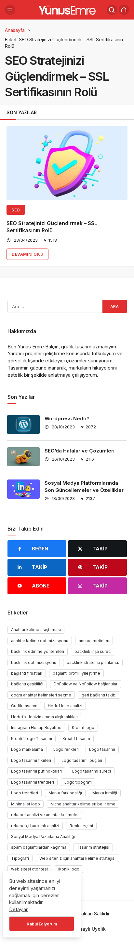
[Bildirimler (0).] (124, 10)
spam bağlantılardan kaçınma (38, 847)
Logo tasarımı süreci (91, 771)
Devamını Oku (27, 254)
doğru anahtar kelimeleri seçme (41, 695)
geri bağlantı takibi (99, 695)
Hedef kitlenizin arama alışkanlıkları (44, 716)
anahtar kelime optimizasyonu (39, 640)
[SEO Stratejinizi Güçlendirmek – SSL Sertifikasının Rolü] (67, 163)
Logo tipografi (78, 782)
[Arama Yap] (112, 10)
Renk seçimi (81, 825)
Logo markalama (27, 749)
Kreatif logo (83, 727)
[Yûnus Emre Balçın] (67, 9)
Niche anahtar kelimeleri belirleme (82, 804)
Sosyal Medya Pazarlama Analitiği (43, 836)
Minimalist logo (25, 804)
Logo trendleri (24, 792)
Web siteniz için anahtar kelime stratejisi (77, 858)
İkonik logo (68, 869)
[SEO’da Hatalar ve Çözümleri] (23, 456)
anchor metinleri (94, 640)
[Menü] (10, 10)
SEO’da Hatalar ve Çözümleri (79, 451)
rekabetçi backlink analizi (35, 825)
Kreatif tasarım (76, 738)
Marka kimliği (104, 792)
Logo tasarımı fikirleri (31, 760)
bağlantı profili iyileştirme (76, 673)
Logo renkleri (66, 749)
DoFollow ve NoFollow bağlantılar (85, 683)
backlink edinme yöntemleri (37, 651)
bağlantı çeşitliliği (27, 683)
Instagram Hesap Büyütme (36, 727)
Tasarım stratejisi (93, 847)
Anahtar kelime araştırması (36, 629)
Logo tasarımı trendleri (32, 782)
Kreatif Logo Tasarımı (31, 738)
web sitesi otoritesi (29, 869)
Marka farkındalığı (65, 792)
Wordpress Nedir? (67, 418)
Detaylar (18, 909)
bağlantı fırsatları (26, 673)
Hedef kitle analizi (65, 705)
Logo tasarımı (102, 749)
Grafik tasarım (24, 705)
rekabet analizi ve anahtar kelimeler (45, 814)
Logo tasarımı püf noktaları (36, 771)
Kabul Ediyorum (42, 924)
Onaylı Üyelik (91, 929)
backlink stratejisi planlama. (93, 662)
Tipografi (20, 858)
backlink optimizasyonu (33, 662)
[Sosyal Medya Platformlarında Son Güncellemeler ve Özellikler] (23, 488)
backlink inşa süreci (93, 651)
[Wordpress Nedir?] (23, 424)
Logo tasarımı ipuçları (81, 760)
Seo (15, 210)
